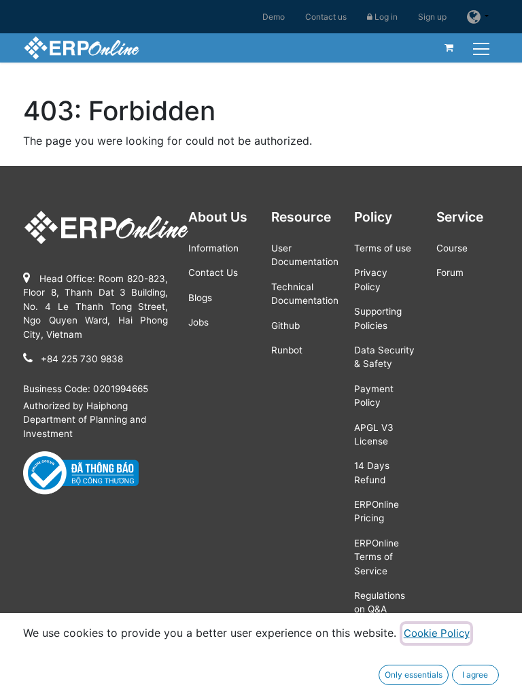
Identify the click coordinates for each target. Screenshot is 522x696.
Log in (385, 17)
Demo (273, 17)
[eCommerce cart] (449, 47)
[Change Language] (478, 16)
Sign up (432, 17)
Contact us (326, 17)
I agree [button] (475, 674)
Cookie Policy (437, 633)
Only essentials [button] (413, 674)
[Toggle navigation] (483, 47)
